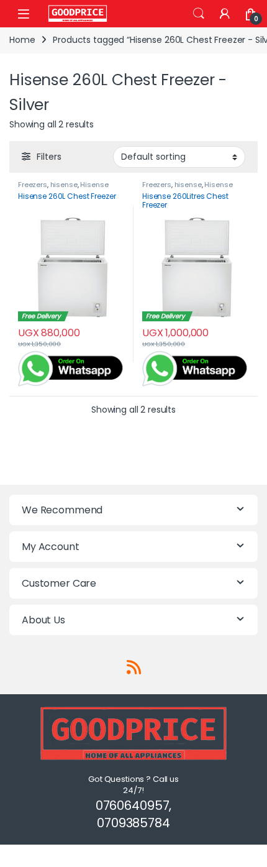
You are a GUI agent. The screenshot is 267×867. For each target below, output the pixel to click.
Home (22, 40)
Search (199, 14)
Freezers (32, 185)
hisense (64, 185)
